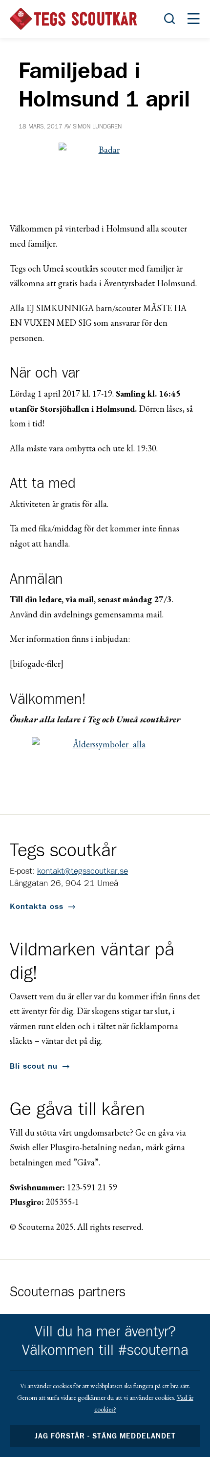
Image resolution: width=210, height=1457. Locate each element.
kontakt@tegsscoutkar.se (82, 871)
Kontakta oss (36, 906)
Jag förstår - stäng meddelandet (105, 1436)
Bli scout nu (34, 1066)
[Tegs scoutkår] (73, 19)
